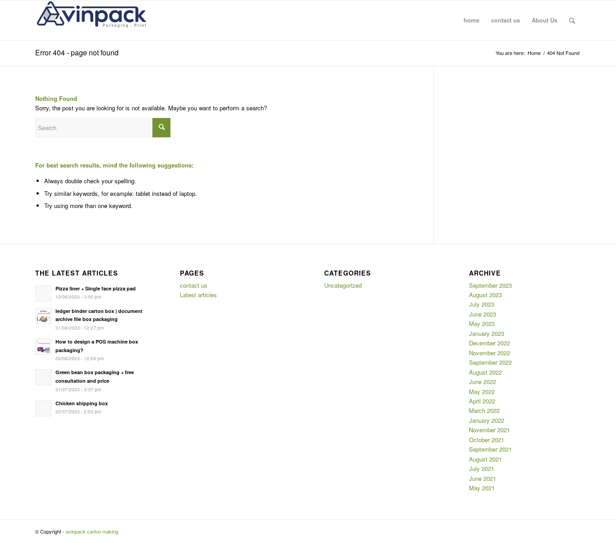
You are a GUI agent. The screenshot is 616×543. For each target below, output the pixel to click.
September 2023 (490, 285)
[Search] (572, 20)
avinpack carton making (92, 531)
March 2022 (484, 410)
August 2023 (485, 294)
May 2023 (482, 323)
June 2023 (482, 314)
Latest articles (198, 294)
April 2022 (482, 401)
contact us (193, 285)
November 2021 (489, 429)
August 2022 (485, 372)
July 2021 (481, 468)
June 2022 (482, 381)
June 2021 (482, 478)
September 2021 (490, 449)
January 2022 (486, 420)
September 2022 (490, 362)
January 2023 (486, 333)
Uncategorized (343, 285)
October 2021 (486, 439)
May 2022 (482, 391)
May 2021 (482, 488)
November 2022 (489, 352)
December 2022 (489, 343)
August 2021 (485, 459)
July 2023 (481, 304)
